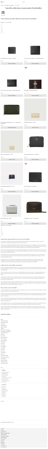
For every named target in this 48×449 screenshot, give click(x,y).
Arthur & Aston (5, 372)
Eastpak (4, 381)
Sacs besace (3, 349)
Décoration (3, 323)
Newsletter (3, 443)
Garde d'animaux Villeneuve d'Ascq (7, 422)
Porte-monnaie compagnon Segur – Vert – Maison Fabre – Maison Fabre (11, 123)
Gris (3, 388)
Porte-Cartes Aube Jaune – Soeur (6, 154)
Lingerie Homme (4, 327)
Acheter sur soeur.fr (35, 127)
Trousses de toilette (4, 355)
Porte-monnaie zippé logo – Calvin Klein (31, 154)
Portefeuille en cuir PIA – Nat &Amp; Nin (31, 218)
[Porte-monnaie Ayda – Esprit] (12, 206)
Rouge (4, 394)
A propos (2, 430)
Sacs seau (2, 354)
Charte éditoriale (4, 434)
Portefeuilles (3, 341)
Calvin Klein (5, 374)
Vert (3, 396)
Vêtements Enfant (4, 360)
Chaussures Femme (4, 320)
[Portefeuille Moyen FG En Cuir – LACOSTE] (12, 45)
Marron (4, 389)
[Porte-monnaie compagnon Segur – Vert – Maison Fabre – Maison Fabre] (12, 109)
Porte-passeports (4, 340)
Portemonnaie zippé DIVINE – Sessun (7, 186)
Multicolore (5, 390)
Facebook (2, 440)
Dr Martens (5, 379)
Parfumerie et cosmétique (5, 330)
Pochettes (2, 334)
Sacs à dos (2, 343)
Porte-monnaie (3, 338)
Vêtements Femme (4, 361)
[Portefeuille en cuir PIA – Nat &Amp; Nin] (35, 206)
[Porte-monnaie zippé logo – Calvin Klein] (35, 142)
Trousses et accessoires (5, 357)
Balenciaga (4, 373)
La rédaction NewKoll (5, 436)
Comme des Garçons (6, 377)
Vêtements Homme (4, 363)
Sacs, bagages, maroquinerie (9, 5)
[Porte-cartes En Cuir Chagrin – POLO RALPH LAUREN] (35, 45)
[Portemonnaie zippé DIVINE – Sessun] (12, 174)
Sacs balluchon (3, 346)
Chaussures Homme (4, 322)
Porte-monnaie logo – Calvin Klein (30, 186)
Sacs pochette (3, 352)
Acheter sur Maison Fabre (12, 127)
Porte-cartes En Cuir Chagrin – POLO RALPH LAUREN (34, 58)
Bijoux (2, 319)
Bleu (3, 386)
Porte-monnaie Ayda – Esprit (6, 218)
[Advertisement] (24, 410)
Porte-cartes (3, 335)
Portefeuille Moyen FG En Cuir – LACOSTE (8, 58)
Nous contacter (3, 431)
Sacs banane (3, 348)
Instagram (2, 442)
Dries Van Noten (5, 380)
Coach (4, 376)
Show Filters (3, 15)
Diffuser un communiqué (5, 433)
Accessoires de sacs (4, 332)
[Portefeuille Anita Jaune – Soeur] (35, 109)
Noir (3, 392)
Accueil (2, 5)
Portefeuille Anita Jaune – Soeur (30, 122)
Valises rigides (3, 358)
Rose (3, 393)
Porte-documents (4, 337)
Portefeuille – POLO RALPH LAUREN (30, 90)
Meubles (2, 328)
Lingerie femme (3, 325)
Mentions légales (4, 437)
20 (2, 31)
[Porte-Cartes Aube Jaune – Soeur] (12, 142)
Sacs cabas (3, 351)
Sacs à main (3, 345)
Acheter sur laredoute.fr (12, 63)
